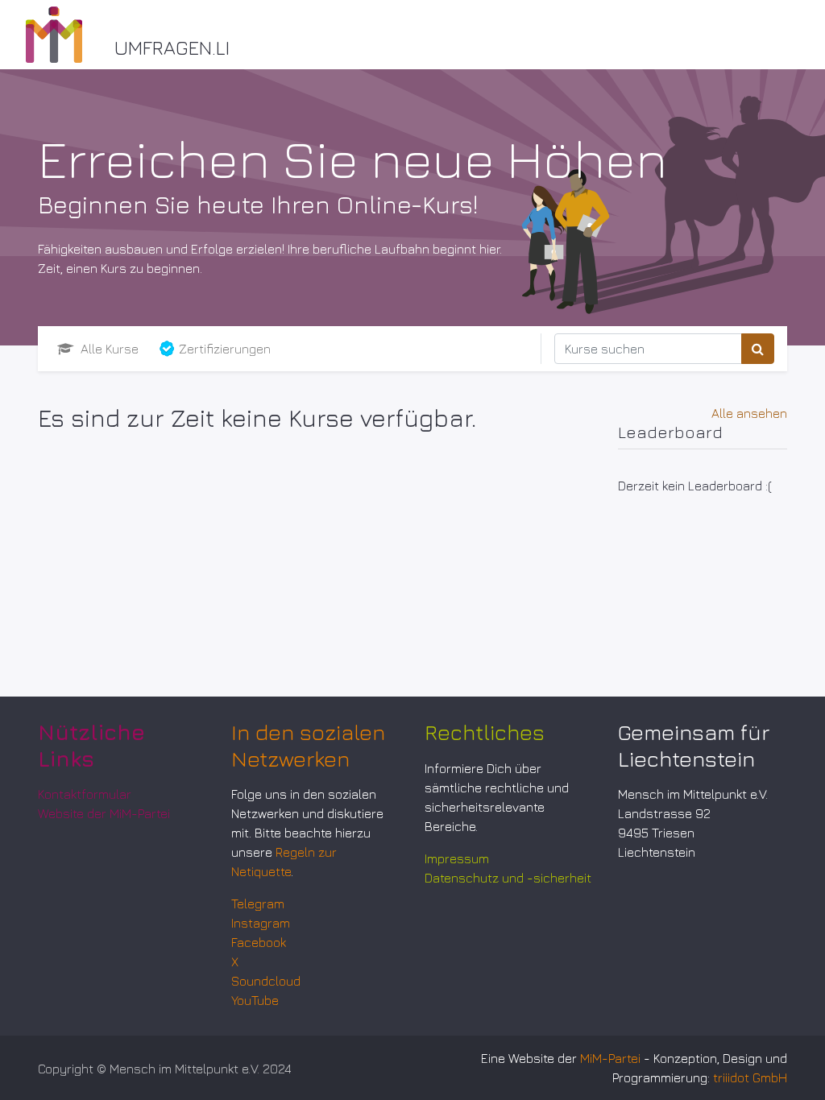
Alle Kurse (108, 348)
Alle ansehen (749, 413)
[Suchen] (757, 348)
